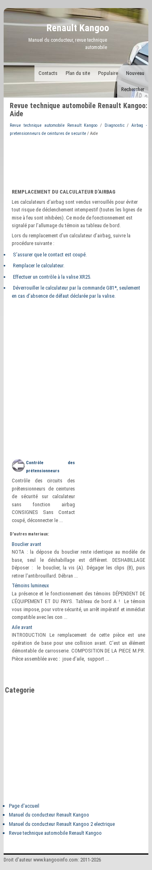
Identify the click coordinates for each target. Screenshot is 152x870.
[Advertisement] (78, 161)
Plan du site (78, 73)
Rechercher (132, 89)
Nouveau (135, 73)
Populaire (108, 73)
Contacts (48, 73)
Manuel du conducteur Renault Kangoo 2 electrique (62, 824)
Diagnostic (114, 125)
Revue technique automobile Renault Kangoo (53, 125)
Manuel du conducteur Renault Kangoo (49, 815)
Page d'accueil (24, 806)
